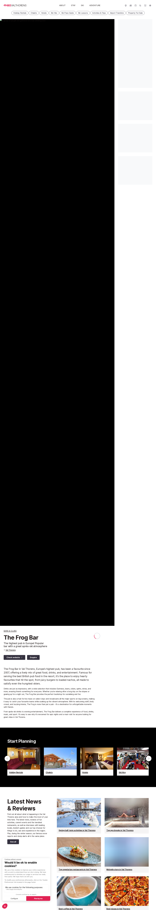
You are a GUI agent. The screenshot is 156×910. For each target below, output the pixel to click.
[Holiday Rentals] (23, 762)
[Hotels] (96, 762)
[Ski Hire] (133, 762)
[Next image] (110, 322)
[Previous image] (4, 322)
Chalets (34, 13)
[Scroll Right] (148, 758)
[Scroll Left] (7, 758)
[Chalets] (60, 762)
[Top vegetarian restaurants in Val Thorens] (79, 855)
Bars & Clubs (10, 631)
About (62, 5)
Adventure (94, 5)
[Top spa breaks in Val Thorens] (127, 816)
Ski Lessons (83, 13)
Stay (73, 5)
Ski (82, 5)
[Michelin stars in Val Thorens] (127, 855)
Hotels (44, 13)
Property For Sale (135, 13)
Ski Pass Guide (67, 13)
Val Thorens (11, 650)
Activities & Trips (99, 13)
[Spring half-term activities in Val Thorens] (79, 816)
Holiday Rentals (19, 13)
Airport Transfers (117, 13)
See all (11, 842)
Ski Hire (54, 13)
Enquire (33, 657)
